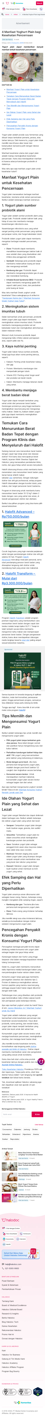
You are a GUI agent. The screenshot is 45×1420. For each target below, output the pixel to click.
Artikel (16, 14)
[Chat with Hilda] (41, 1061)
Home (7, 14)
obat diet (26, 640)
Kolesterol (16, 1134)
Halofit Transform (17, 618)
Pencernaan (11, 92)
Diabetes (17, 1129)
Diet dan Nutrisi (7, 39)
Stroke (35, 1129)
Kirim (37, 1114)
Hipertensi (27, 1134)
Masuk (39, 3)
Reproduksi (14, 1139)
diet (10, 478)
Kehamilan (6, 1134)
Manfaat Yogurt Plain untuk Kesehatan (22, 89)
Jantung (27, 1129)
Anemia (36, 1134)
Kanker (5, 1139)
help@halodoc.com (11, 1264)
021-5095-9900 (10, 1268)
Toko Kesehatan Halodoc (13, 1069)
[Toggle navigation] (3, 3)
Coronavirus (7, 1129)
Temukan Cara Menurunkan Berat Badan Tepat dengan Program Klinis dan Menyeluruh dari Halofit (23, 99)
